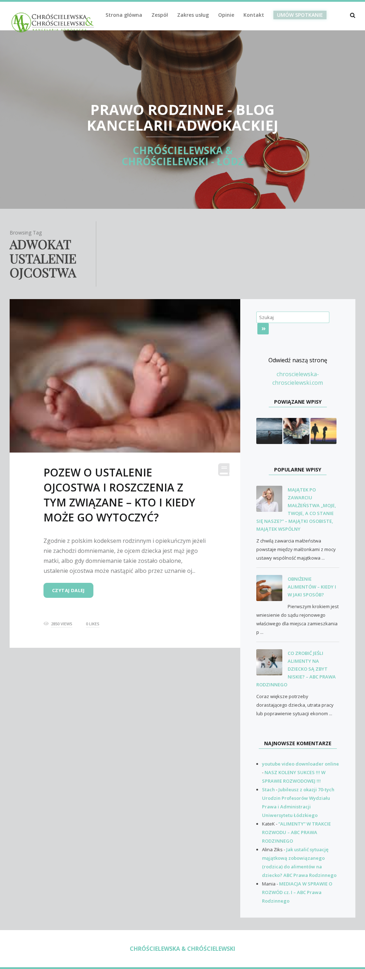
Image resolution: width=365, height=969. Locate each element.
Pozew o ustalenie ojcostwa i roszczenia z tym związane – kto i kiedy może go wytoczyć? (119, 495)
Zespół (159, 14)
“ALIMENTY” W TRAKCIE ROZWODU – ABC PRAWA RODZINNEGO (296, 832)
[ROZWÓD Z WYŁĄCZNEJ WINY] (323, 430)
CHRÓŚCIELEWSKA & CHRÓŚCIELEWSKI (182, 949)
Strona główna (124, 14)
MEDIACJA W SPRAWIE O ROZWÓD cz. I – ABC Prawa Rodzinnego (297, 892)
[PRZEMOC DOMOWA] (269, 430)
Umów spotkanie (300, 14)
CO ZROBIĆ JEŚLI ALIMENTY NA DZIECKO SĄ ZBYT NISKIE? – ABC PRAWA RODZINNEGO (296, 669)
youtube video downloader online (300, 764)
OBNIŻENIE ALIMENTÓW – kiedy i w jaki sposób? (312, 587)
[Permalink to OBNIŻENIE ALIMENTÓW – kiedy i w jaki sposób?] (272, 588)
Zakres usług (193, 14)
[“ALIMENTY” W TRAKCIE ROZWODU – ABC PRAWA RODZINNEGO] (296, 430)
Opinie (226, 14)
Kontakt (253, 14)
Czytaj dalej (68, 590)
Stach (268, 789)
